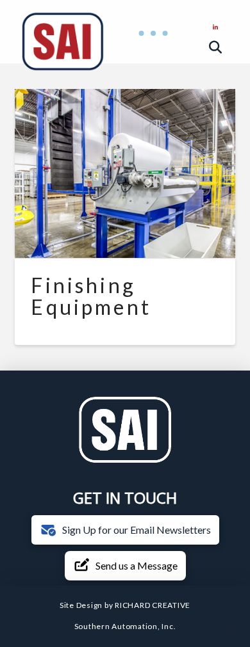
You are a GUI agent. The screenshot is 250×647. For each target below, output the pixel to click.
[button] (153, 34)
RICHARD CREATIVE (152, 605)
